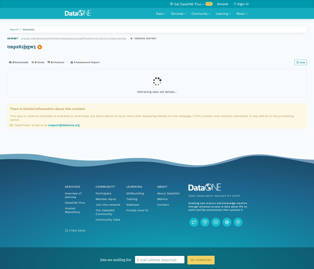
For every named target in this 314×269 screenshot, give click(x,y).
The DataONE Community (105, 212)
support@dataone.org (64, 125)
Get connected (201, 260)
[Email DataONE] (215, 222)
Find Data (77, 230)
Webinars (132, 204)
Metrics (162, 199)
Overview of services (73, 195)
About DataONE (168, 193)
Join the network (108, 204)
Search (14, 29)
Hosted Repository (72, 210)
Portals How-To (137, 210)
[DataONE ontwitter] (193, 222)
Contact (163, 204)
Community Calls (108, 219)
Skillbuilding (135, 193)
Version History (145, 38)
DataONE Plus (75, 202)
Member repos (106, 199)
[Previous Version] (131, 38)
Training (131, 199)
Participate (103, 193)
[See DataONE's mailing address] (238, 222)
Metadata (28, 29)
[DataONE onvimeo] (205, 222)
